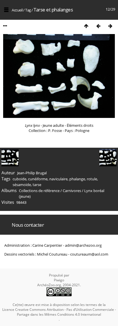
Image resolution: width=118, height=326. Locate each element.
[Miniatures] (86, 26)
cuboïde (19, 178)
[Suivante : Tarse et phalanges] (110, 26)
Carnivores (72, 190)
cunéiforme (38, 178)
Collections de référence (39, 190)
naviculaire (58, 178)
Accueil (17, 10)
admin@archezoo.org (83, 245)
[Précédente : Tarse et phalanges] (98, 26)
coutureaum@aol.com (89, 254)
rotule (92, 178)
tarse (37, 184)
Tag (28, 10)
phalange (77, 178)
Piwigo (59, 280)
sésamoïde (22, 184)
